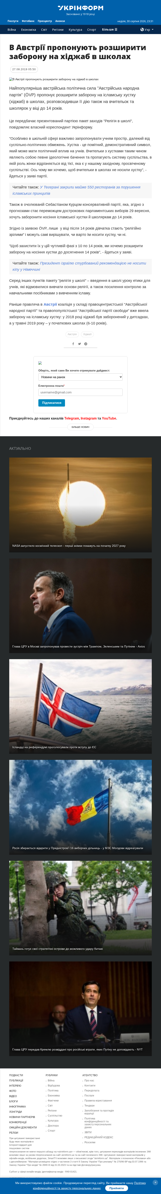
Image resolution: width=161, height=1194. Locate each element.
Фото (12, 1091)
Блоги (13, 1101)
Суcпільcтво (55, 1115)
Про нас (89, 1080)
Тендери (89, 1105)
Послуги (13, 21)
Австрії (51, 304)
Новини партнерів (22, 1117)
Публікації (16, 1080)
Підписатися (51, 402)
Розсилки (89, 1142)
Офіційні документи (23, 1127)
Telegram (71, 418)
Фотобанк (28, 21)
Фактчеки (53, 1100)
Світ (44, 30)
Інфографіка (17, 1106)
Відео (13, 1096)
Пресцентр (45, 21)
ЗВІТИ (88, 1132)
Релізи (13, 1132)
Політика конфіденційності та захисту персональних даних (97, 1123)
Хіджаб (87, 334)
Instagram (89, 418)
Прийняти (116, 1188)
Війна (12, 30)
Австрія (72, 334)
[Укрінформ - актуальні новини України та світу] (80, 7)
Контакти (89, 1085)
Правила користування (98, 1100)
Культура (75, 30)
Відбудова (54, 1085)
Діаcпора (53, 1125)
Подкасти (16, 1075)
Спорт (91, 30)
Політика (53, 1090)
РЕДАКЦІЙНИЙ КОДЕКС (98, 1137)
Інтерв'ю (15, 1085)
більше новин (80, 427)
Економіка (28, 30)
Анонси (60, 21)
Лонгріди (15, 1111)
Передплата (91, 1090)
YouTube (109, 418)
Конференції (17, 1122)
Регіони (58, 30)
